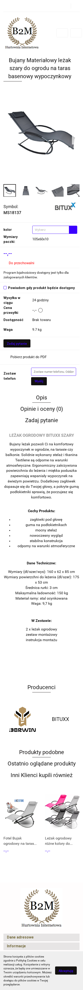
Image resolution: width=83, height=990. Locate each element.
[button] (41, 937)
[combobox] (54, 230)
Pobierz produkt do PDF (28, 357)
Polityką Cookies (26, 960)
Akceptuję (66, 971)
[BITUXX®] (65, 206)
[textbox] (51, 229)
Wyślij (39, 381)
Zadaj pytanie (17, 343)
